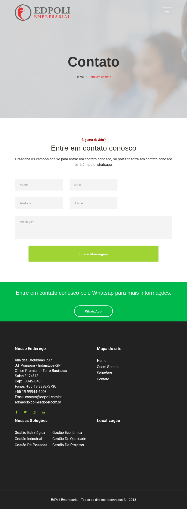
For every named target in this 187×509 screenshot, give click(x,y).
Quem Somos (108, 367)
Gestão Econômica (67, 432)
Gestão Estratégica (30, 432)
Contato (103, 379)
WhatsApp (93, 311)
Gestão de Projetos (68, 445)
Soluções (104, 373)
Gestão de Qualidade (69, 439)
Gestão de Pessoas (31, 445)
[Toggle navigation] (167, 11)
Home (80, 77)
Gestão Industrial (28, 439)
